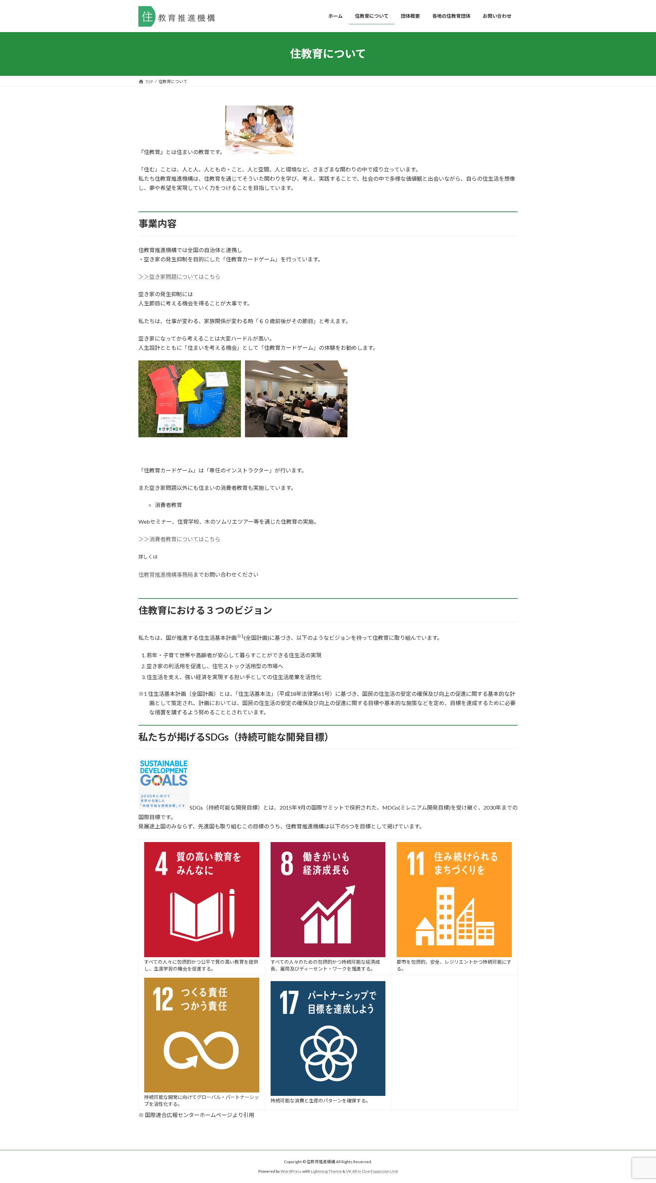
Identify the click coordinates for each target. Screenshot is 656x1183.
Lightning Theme (326, 1171)
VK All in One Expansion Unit (372, 1171)
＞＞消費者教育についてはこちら (179, 539)
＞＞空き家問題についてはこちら (179, 276)
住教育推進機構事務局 (165, 574)
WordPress (291, 1171)
